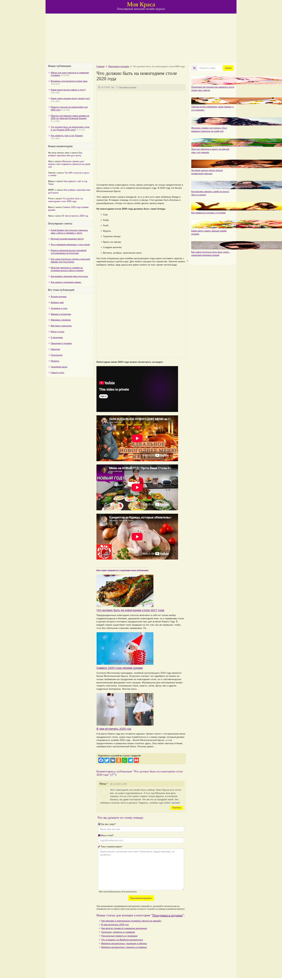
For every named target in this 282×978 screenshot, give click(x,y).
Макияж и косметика (61, 314)
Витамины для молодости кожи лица (69, 81)
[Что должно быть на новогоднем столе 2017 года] (141, 587)
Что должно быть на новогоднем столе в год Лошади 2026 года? (70, 128)
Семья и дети (57, 372)
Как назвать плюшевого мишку (66, 282)
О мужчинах (57, 337)
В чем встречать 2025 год (115, 924)
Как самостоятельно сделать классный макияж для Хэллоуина (70, 260)
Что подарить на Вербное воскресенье (122, 939)
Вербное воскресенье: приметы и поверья (124, 947)
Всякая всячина (58, 296)
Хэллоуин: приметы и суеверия (118, 932)
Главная (100, 66)
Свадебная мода (59, 367)
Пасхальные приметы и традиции (119, 935)
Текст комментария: (111, 846)
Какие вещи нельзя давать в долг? (68, 90)
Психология (56, 355)
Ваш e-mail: (107, 835)
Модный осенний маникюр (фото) (67, 239)
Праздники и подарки (118, 66)
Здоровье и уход (59, 308)
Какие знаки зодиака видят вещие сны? (70, 98)
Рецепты (55, 361)
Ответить (176, 807)
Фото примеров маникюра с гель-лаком (70, 244)
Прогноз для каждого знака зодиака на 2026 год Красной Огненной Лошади (70, 117)
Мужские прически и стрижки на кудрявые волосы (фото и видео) (67, 269)
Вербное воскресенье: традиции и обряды (124, 943)
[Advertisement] (141, 38)
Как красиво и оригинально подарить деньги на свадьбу (131, 920)
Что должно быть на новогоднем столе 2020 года (65, 200)
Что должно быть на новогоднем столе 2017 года (130, 610)
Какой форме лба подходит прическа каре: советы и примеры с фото (69, 231)
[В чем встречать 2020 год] (141, 709)
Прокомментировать (141, 898)
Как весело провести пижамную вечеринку (124, 928)
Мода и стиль (57, 331)
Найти (228, 68)
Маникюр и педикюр (61, 320)
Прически (55, 349)
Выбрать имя (57, 302)
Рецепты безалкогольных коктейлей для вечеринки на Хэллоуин (68, 251)
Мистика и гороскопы (61, 326)
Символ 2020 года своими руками (119, 668)
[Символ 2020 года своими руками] (141, 648)
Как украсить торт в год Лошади (67, 135)
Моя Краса (141, 4)
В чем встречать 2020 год (113, 728)
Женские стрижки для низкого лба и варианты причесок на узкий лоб (69, 164)
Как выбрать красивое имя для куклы (65, 154)
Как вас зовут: (108, 824)
